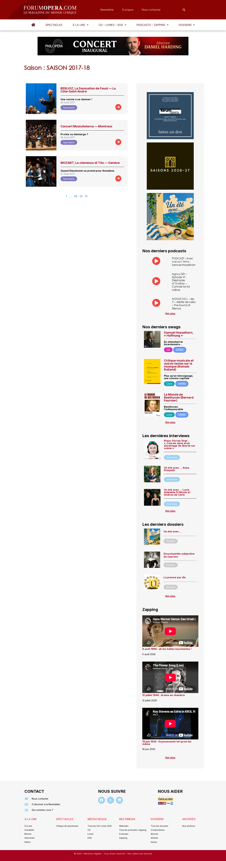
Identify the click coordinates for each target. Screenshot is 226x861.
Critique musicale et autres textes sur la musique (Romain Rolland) (179, 365)
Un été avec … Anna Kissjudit (176, 469)
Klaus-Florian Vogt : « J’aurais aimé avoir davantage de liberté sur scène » (179, 444)
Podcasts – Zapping (150, 25)
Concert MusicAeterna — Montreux (86, 126)
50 (81, 196)
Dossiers (185, 25)
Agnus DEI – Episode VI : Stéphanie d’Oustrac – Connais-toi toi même (181, 282)
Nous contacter (151, 9)
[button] (80, 25)
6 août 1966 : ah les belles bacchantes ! (167, 648)
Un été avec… (172, 531)
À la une (79, 25)
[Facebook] (101, 800)
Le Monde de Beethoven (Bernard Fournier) (179, 397)
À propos (127, 9)
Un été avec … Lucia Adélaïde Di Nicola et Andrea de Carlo (177, 492)
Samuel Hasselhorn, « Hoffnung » (178, 334)
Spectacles (53, 25)
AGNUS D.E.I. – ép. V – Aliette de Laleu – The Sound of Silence (184, 303)
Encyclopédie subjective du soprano (179, 555)
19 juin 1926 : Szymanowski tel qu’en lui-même (167, 743)
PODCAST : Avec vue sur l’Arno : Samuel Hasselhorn (184, 261)
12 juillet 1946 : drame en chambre (163, 695)
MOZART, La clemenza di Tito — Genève (90, 162)
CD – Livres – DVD (111, 25)
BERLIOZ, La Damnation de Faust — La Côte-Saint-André (88, 90)
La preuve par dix (175, 577)
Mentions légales (93, 853)
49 (75, 196)
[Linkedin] (119, 800)
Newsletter (107, 9)
